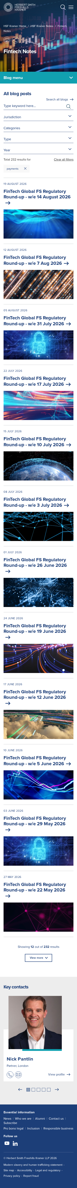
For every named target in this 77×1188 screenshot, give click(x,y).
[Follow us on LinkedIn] (15, 1143)
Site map (9, 1170)
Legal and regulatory (47, 1170)
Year (7, 150)
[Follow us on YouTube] (7, 1143)
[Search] (60, 17)
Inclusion (33, 1128)
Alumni (40, 1118)
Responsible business (58, 1128)
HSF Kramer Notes (42, 26)
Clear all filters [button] (63, 159)
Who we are (23, 1118)
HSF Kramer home (15, 26)
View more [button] (36, 958)
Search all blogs (57, 99)
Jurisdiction (12, 117)
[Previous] (20, 1089)
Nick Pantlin (20, 1059)
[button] (63, 8)
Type (7, 139)
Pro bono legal (13, 1128)
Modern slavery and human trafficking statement (33, 1165)
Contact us (56, 1118)
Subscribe (10, 1123)
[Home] (19, 7)
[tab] (28, 1089)
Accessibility (24, 1170)
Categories (12, 128)
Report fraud (31, 1176)
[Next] (56, 1089)
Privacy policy (12, 1176)
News (7, 1118)
